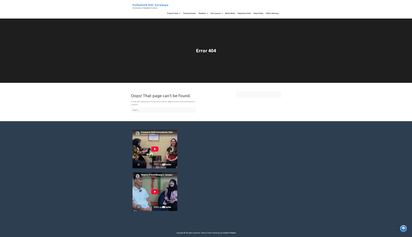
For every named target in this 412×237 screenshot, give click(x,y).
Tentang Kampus (189, 13)
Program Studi (172, 13)
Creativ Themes (229, 233)
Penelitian (202, 13)
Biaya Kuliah (258, 13)
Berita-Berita (230, 13)
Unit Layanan (216, 13)
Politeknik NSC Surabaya (150, 5)
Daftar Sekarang (272, 13)
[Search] (192, 110)
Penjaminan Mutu (244, 13)
